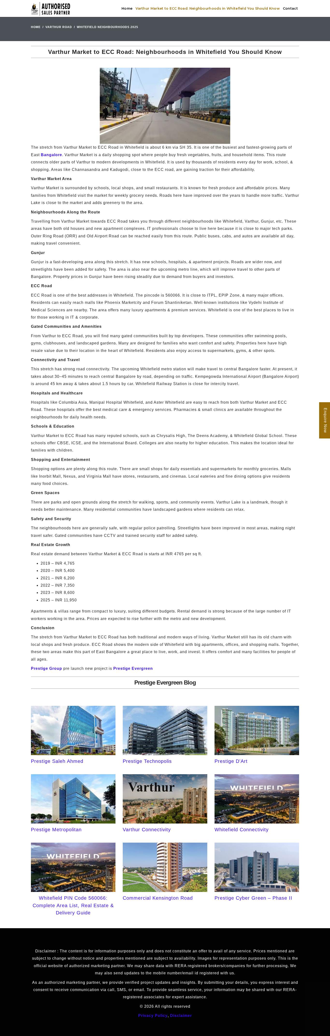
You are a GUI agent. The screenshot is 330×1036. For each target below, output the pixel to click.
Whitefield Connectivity (242, 829)
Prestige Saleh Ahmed (57, 761)
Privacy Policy (153, 1016)
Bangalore (51, 155)
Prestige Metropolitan (56, 829)
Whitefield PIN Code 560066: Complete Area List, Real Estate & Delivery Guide (73, 905)
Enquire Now (325, 420)
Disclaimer (181, 1016)
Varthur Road (58, 27)
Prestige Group (46, 668)
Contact (290, 8)
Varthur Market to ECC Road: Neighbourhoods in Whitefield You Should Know (208, 8)
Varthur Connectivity (147, 829)
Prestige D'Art (231, 761)
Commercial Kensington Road (158, 898)
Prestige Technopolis (147, 761)
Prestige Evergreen (133, 668)
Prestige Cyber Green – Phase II (253, 898)
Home (127, 8)
